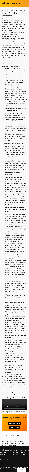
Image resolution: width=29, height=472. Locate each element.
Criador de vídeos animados (11, 433)
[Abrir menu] (24, 3)
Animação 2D (11, 441)
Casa (3, 441)
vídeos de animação (8, 42)
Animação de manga (5, 449)
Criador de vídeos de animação (11, 435)
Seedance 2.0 (13, 468)
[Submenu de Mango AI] (18, 454)
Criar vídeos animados (9, 438)
